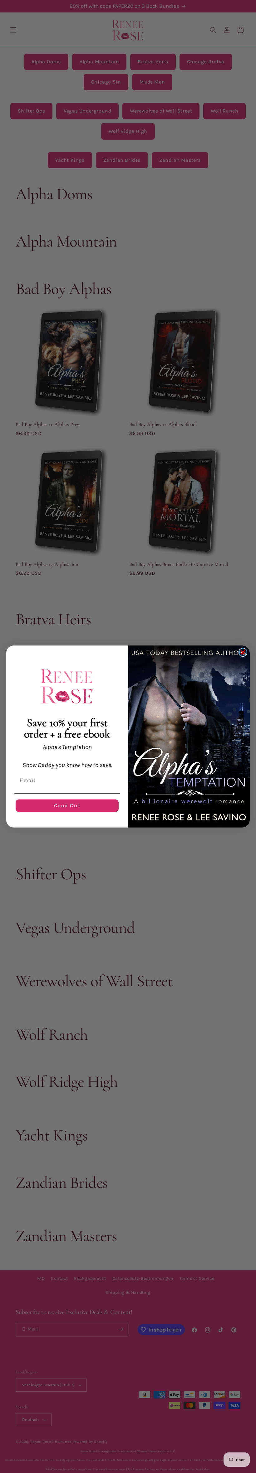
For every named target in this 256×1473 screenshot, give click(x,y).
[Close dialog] (243, 652)
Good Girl (67, 805)
